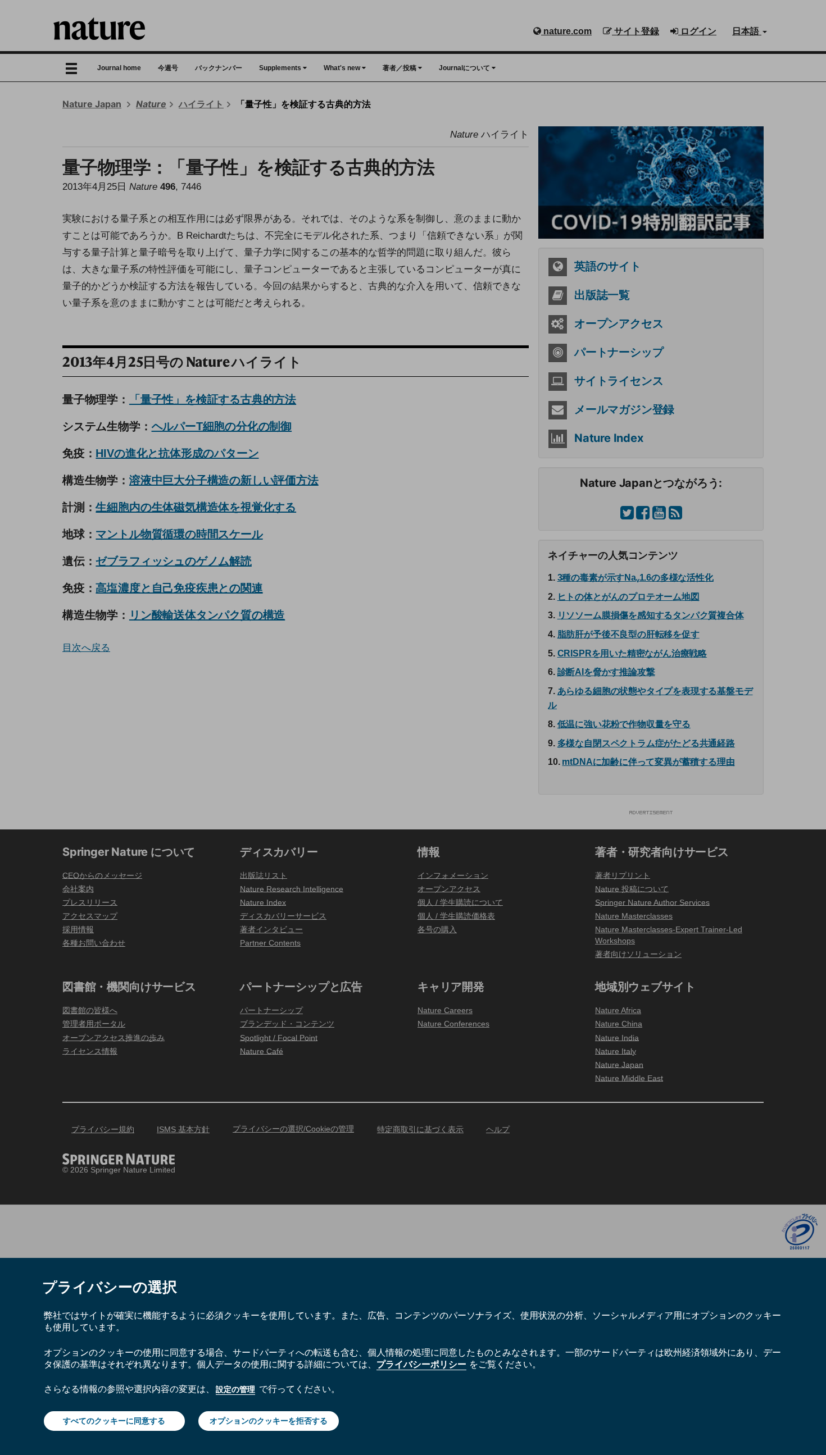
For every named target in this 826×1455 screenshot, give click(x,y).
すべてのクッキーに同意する (114, 1420)
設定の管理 (235, 1389)
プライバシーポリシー (421, 1364)
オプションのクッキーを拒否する (269, 1420)
